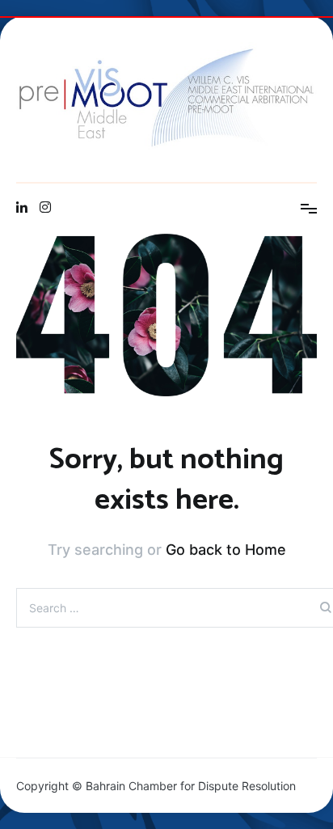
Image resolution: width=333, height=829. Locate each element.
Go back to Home (226, 549)
